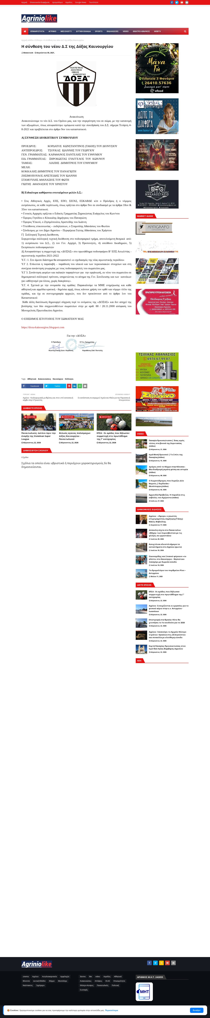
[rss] (161, 963)
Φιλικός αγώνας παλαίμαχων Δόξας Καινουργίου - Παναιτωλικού (74, 436)
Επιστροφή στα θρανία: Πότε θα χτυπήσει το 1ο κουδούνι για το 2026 (167, 621)
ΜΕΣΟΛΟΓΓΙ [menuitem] (66, 31)
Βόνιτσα (26, 981)
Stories (83, 976)
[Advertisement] (162, 787)
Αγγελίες (68, 2)
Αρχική (24, 2)
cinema (26, 976)
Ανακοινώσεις (44, 379)
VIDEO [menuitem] (126, 31)
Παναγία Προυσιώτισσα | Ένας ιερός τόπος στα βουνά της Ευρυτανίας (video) (166, 443)
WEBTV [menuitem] (157, 31)
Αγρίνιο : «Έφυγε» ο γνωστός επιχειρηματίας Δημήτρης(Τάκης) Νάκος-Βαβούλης (166, 519)
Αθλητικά (31, 379)
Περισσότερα (111, 1010)
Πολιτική (115, 985)
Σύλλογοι (38, 40)
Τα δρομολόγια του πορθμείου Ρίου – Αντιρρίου (167, 571)
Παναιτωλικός (102, 985)
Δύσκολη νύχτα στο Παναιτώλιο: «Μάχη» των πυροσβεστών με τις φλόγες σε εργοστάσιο (165, 533)
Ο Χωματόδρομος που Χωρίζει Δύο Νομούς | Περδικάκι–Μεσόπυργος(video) (166, 483)
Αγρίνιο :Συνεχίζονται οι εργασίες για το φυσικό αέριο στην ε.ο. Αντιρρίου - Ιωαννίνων (169, 608)
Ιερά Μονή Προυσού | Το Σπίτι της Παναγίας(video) (166, 456)
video (97, 976)
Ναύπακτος (28, 985)
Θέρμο (52, 981)
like (90, 976)
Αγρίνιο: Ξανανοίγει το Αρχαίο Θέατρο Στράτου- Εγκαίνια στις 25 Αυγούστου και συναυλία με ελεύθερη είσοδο (167, 635)
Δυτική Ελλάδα (39, 981)
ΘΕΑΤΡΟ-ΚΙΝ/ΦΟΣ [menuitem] (141, 31)
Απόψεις (98, 981)
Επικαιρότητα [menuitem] (37, 31)
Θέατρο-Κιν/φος (86, 985)
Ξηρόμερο (40, 985)
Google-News (80, 2)
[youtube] (182, 2)
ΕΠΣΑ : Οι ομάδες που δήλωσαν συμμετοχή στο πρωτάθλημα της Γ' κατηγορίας (113, 436)
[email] (187, 2)
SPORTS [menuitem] (98, 31)
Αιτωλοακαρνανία (49, 976)
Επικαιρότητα (119, 981)
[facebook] (172, 2)
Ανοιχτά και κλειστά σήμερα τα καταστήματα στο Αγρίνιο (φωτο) (165, 545)
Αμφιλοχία (64, 976)
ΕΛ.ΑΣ (108, 981)
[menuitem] (24, 31)
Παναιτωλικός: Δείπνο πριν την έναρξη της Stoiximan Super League (38, 436)
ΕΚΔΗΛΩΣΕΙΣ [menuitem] (113, 31)
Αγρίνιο (35, 976)
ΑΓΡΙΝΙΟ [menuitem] (52, 31)
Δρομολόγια (57, 2)
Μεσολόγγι (62, 981)
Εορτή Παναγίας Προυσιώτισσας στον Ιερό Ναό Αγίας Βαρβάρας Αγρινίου (167, 647)
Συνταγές (84, 990)
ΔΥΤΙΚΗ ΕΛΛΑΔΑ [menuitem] (83, 31)
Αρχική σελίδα (27, 40)
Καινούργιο (58, 379)
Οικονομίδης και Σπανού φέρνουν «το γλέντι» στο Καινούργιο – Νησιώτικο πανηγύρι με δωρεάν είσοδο (167, 559)
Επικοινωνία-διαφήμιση (39, 2)
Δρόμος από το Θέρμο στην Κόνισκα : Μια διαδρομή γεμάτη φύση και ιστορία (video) (168, 469)
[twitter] (177, 2)
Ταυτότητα (93, 2)
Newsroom (28, 53)
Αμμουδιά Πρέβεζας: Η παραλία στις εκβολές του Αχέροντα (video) (167, 496)
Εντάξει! (197, 1010)
